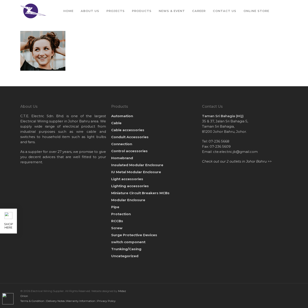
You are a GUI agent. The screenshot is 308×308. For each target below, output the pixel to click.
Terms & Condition (32, 301)
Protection (121, 214)
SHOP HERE (8, 225)
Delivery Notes (55, 301)
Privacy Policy (106, 301)
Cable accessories (127, 130)
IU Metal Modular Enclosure (136, 172)
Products (142, 11)
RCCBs (117, 221)
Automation (122, 116)
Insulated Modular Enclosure (137, 165)
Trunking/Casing (126, 249)
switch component (128, 242)
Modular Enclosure (128, 200)
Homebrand (122, 158)
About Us (90, 11)
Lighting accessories (130, 186)
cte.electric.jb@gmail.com (235, 151)
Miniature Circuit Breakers (140, 193)
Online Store (256, 11)
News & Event (172, 11)
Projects (115, 11)
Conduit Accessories (130, 137)
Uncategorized (124, 256)
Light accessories (127, 179)
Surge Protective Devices (134, 235)
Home (68, 11)
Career (199, 11)
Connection (121, 144)
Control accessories (129, 151)
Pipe (115, 207)
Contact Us (224, 11)
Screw (116, 228)
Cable (116, 123)
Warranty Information (80, 301)
